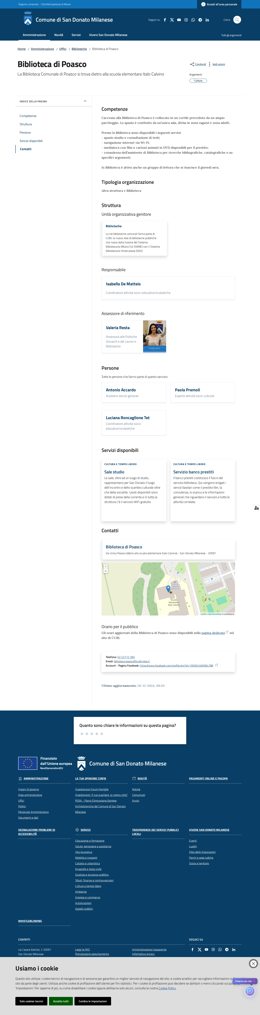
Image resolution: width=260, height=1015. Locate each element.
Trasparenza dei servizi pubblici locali (155, 832)
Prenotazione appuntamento (92, 954)
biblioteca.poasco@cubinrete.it (132, 661)
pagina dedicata (213, 633)
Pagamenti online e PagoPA (208, 778)
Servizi (86, 830)
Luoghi (193, 846)
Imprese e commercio (87, 897)
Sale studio (114, 472)
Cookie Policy (167, 988)
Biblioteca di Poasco (124, 547)
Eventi (193, 840)
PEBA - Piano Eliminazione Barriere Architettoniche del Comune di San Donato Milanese (100, 806)
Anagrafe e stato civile (88, 869)
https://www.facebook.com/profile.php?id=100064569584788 (176, 665)
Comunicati (138, 795)
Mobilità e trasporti (86, 857)
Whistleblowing (30, 921)
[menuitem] (34, 35)
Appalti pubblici (84, 909)
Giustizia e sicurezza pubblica (92, 875)
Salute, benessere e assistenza (93, 846)
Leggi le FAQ (82, 949)
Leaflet (203, 614)
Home (22, 48)
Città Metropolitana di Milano (56, 4)
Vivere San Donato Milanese (209, 830)
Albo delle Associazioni (202, 852)
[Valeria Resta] (154, 336)
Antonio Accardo (121, 390)
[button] (237, 19)
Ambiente (81, 892)
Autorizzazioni (83, 903)
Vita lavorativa (83, 852)
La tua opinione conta (90, 778)
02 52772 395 (126, 657)
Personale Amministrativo (33, 812)
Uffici (62, 48)
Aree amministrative (30, 795)
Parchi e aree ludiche (201, 857)
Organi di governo (28, 789)
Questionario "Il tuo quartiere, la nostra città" (101, 795)
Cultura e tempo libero (88, 886)
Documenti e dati (28, 817)
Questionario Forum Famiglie (91, 789)
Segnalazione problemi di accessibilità (36, 832)
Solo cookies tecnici (31, 1001)
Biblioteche (79, 48)
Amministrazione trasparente (149, 949)
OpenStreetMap (214, 614)
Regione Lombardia (28, 4)
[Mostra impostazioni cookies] (256, 508)
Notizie (136, 789)
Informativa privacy (143, 954)
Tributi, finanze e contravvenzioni (94, 880)
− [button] (106, 571)
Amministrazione (42, 48)
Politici (22, 806)
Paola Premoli (187, 390)
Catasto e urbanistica (87, 863)
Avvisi (135, 800)
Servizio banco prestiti (193, 472)
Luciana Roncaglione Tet (128, 417)
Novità (142, 778)
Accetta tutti (61, 1001)
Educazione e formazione (89, 840)
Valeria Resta (118, 327)
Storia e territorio (199, 863)
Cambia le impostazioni (93, 1001)
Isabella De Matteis (123, 284)
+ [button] (106, 566)
